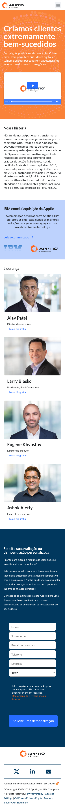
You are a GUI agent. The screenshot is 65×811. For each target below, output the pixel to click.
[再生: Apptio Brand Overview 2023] (32, 85)
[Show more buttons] (57, 101)
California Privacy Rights (28, 798)
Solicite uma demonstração (33, 721)
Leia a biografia (17, 328)
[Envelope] (48, 771)
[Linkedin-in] (32, 771)
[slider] (32, 101)
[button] (58, 5)
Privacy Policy (35, 793)
